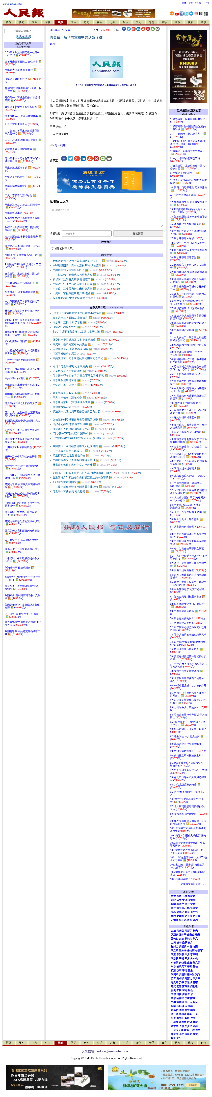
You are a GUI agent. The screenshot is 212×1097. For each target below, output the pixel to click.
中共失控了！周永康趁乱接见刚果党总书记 (90, 358)
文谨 (184, 900)
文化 (138, 22)
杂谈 (203, 22)
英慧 (173, 970)
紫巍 (187, 1018)
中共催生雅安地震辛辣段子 (82, 270)
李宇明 (194, 954)
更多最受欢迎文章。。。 (194, 884)
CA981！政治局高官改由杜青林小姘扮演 (89, 313)
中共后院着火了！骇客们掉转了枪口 (87, 460)
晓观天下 (181, 966)
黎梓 (192, 1010)
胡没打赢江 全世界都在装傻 (82, 455)
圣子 (184, 942)
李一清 (174, 1014)
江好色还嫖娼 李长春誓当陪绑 (83, 424)
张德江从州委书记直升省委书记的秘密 (88, 419)
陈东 (192, 998)
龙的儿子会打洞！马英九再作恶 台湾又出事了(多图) (97, 472)
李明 (179, 904)
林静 (173, 916)
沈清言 (191, 900)
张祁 (181, 1034)
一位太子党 (177, 1030)
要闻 (21, 22)
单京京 (174, 1026)
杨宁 (179, 942)
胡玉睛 (188, 916)
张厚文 (194, 908)
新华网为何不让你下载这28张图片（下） (90, 260)
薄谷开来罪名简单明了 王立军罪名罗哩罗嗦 (91, 375)
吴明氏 (182, 946)
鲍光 (173, 986)
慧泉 (190, 970)
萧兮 (179, 908)
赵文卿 (174, 982)
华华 (52, 44)
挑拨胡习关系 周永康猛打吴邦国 (84, 428)
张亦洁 (191, 974)
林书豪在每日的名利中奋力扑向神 (85, 464)
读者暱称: (55, 233)
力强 (184, 904)
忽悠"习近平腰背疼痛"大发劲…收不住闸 (89, 331)
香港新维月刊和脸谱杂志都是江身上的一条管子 (93, 477)
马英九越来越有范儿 (77, 393)
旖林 (184, 994)
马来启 (180, 930)
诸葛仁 (174, 1010)
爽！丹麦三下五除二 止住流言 (83, 317)
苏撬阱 (180, 1002)
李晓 (181, 1010)
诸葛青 (182, 1022)
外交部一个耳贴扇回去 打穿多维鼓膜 (87, 339)
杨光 (195, 930)
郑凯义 (180, 912)
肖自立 (188, 1034)
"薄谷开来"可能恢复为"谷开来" (83, 433)
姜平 (181, 982)
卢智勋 (174, 962)
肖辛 (189, 920)
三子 (195, 1014)
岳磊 (190, 990)
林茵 (189, 946)
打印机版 (60, 145)
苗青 (173, 978)
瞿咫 (184, 990)
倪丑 (173, 1018)
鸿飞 (197, 974)
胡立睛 (174, 950)
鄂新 (179, 990)
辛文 (179, 900)
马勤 (179, 1006)
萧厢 (195, 920)
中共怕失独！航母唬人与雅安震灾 (86, 274)
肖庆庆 (186, 998)
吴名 (173, 912)
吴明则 (182, 974)
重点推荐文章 (23, 43)
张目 (195, 1002)
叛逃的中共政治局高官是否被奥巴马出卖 (87, 411)
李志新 (174, 958)
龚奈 (187, 912)
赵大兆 (174, 1034)
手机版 (198, 3)
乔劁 (173, 990)
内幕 (34, 22)
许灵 (192, 1018)
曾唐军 (199, 950)
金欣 (179, 896)
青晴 (195, 982)
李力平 (196, 978)
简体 (184, 3)
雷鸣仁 (174, 938)
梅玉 (173, 1038)
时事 (47, 22)
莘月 (187, 958)
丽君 (173, 896)
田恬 (179, 994)
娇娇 (195, 1026)
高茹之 (188, 978)
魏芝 (195, 1034)
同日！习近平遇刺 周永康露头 (83, 366)
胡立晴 (196, 916)
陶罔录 (174, 974)
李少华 (188, 1026)
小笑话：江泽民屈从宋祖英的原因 (86, 284)
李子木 (182, 920)
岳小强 (194, 912)
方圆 (195, 946)
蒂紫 (189, 966)
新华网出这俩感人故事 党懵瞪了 (84, 279)
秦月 (190, 942)
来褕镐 (191, 950)
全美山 (191, 934)
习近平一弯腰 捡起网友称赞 (82, 491)
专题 (151, 22)
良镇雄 (182, 962)
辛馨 (173, 1002)
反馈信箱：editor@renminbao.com (106, 1051)
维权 (177, 22)
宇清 (184, 970)
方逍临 (174, 920)
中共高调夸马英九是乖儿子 (82, 450)
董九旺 (180, 1018)
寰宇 (164, 22)
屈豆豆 (188, 1002)
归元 (195, 938)
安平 (179, 1038)
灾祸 (99, 22)
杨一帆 (186, 908)
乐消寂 (180, 954)
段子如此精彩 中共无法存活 (80, 297)
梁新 (189, 1014)
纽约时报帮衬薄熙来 (78, 482)
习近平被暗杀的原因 (75, 353)
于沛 (192, 1030)
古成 (173, 930)
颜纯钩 (188, 938)
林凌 (195, 1022)
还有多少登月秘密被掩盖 (80, 371)
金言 (189, 962)
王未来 (182, 950)
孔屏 (184, 896)
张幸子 (182, 934)
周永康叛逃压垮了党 (77, 380)
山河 (173, 942)
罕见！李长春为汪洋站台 (80, 397)
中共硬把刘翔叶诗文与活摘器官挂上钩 (88, 486)
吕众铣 (194, 958)
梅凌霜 (191, 896)
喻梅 (179, 998)
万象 (112, 22)
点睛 (179, 970)
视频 (190, 22)
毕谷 (173, 966)
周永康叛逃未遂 (72, 406)
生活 (125, 22)
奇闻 (86, 22)
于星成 (174, 1022)
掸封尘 (174, 946)
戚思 (173, 998)
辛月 (187, 954)
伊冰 (184, 1006)
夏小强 (180, 978)
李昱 (173, 908)
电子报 (206, 3)
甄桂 (195, 966)
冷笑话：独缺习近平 (78, 327)
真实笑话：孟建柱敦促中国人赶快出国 (89, 446)
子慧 (181, 1026)
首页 (8, 22)
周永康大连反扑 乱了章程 (80, 322)
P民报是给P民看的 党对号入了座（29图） (88, 438)
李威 (173, 994)
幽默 (60, 22)
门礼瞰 (194, 986)
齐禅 (190, 1006)
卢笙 (197, 1030)
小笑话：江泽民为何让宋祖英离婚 (86, 288)
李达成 (188, 982)
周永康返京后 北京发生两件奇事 (84, 402)
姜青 (179, 986)
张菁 (197, 934)
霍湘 (186, 1030)
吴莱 (173, 1006)
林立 (187, 1010)
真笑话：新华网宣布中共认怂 (83, 344)
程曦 (173, 904)
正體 (190, 3)
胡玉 (173, 954)
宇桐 (181, 958)
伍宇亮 (191, 904)
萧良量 (186, 986)
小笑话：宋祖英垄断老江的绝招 (84, 293)
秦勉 (181, 938)
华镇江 (182, 1014)
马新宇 (188, 930)
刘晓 (173, 900)
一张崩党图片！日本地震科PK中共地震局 (90, 265)
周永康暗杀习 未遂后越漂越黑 (83, 349)
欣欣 (189, 1022)
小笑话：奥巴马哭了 (78, 384)
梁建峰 (180, 916)
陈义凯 (196, 962)
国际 (73, 22)
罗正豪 (174, 934)
